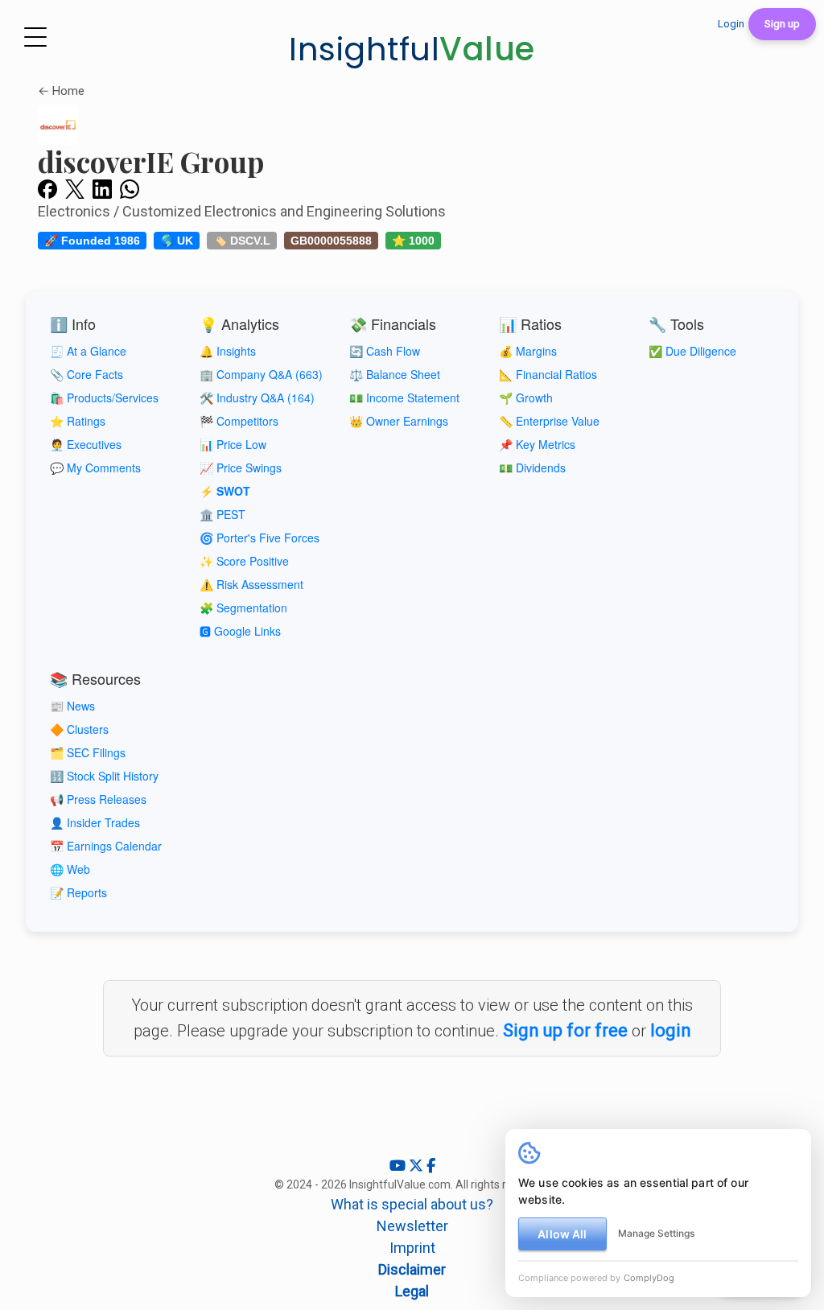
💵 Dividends (532, 467)
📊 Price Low (233, 444)
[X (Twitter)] (417, 1165)
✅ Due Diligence (692, 351)
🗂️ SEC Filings (88, 752)
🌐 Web (70, 869)
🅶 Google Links (240, 631)
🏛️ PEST (222, 514)
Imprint (412, 1247)
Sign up (782, 24)
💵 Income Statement (404, 397)
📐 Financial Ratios (548, 374)
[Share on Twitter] (74, 188)
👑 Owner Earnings (398, 421)
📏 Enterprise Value (549, 421)
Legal (412, 1291)
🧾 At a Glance (88, 351)
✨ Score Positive (244, 561)
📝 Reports (78, 892)
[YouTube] (399, 1165)
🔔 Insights (228, 351)
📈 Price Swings (241, 467)
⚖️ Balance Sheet (394, 374)
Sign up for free (565, 1030)
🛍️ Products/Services (104, 397)
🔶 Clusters (79, 729)
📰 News (72, 706)
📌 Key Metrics (537, 444)
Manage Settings (656, 1233)
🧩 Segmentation (243, 607)
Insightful (412, 49)
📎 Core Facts (86, 374)
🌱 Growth (526, 397)
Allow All (562, 1234)
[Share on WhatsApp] (129, 188)
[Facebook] (430, 1165)
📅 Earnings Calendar (106, 846)
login (670, 1030)
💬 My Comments (95, 467)
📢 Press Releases (98, 799)
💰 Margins (528, 351)
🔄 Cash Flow (384, 351)
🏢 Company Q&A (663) (261, 374)
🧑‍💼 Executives (86, 444)
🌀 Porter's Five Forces (259, 537)
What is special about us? (412, 1204)
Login (731, 24)
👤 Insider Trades (95, 822)
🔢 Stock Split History (104, 776)
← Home (61, 91)
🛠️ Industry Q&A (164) (257, 397)
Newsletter (412, 1225)
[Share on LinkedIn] (102, 188)
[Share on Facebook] (47, 188)
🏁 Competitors (239, 421)
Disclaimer (412, 1269)
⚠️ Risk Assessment (251, 584)
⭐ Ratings (77, 421)
